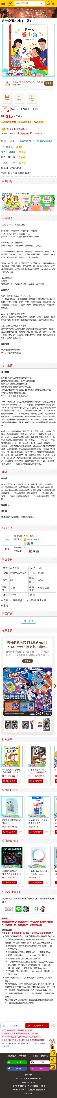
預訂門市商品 (40, 1043)
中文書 (11, 140)
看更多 (49, 83)
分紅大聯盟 (34, 1056)
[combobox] (27, 3)
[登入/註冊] (48, 3)
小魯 (13, 162)
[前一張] (3, 199)
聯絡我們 (28, 1075)
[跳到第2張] (48, 74)
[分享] (53, 1060)
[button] (3, 3)
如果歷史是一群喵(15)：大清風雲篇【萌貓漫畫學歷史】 (38, 772)
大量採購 (5, 1046)
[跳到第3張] (50, 74)
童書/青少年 (26, 140)
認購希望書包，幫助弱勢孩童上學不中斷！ (24, 122)
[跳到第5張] (53, 74)
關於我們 (12, 1056)
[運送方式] (53, 1066)
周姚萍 (12, 152)
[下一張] (54, 199)
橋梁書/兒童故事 (44, 140)
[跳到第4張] (51, 74)
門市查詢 (22, 1056)
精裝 (5, 108)
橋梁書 (9, 147)
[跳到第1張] (46, 74)
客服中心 (45, 1056)
